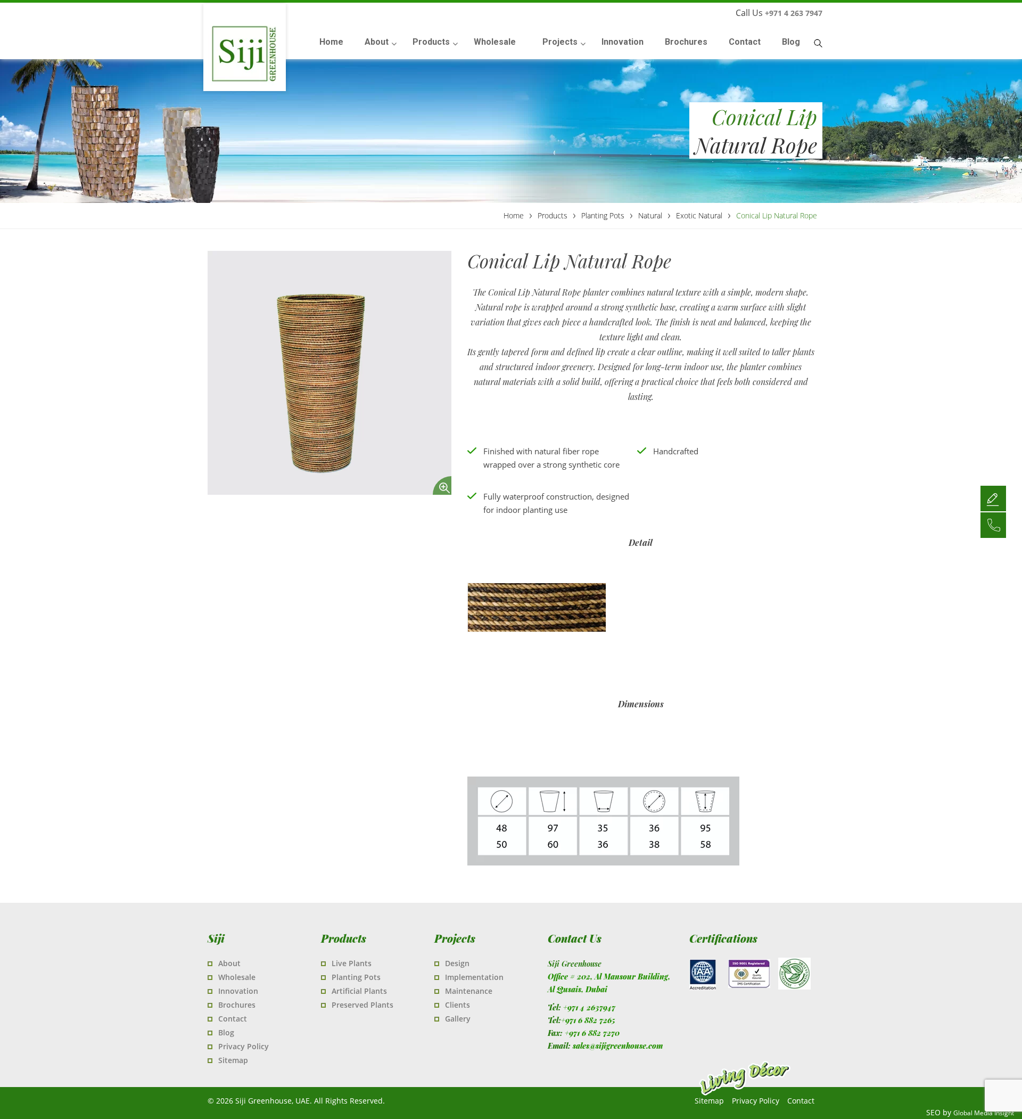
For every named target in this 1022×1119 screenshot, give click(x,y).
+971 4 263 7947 (793, 13)
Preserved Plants (362, 1005)
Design (457, 963)
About (229, 963)
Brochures (237, 1005)
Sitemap (233, 1060)
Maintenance (468, 991)
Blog (226, 1032)
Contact (232, 1019)
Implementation (474, 977)
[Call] (993, 525)
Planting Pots (356, 977)
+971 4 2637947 (589, 1007)
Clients (457, 1005)
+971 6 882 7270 (592, 1033)
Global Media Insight (983, 1112)
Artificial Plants (359, 991)
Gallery (458, 1019)
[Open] (993, 498)
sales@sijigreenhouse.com (618, 1046)
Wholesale (237, 977)
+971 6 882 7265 (588, 1020)
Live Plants (352, 963)
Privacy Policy (243, 1046)
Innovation (238, 991)
